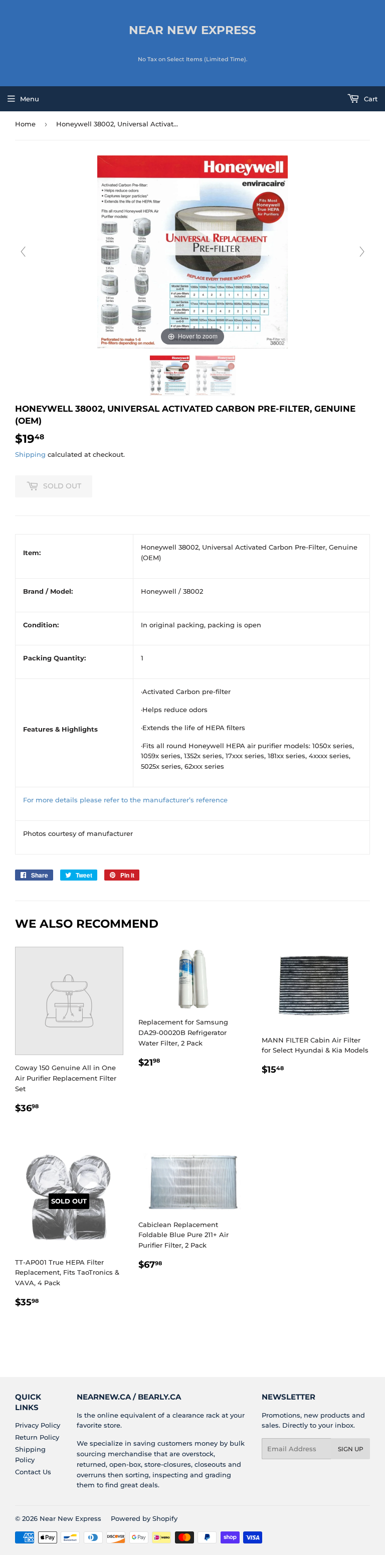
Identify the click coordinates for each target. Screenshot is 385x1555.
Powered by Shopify (144, 1518)
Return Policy (37, 1437)
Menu (29, 99)
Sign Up (350, 1449)
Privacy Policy (37, 1425)
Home (25, 124)
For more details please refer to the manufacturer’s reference (125, 800)
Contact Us (33, 1472)
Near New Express (192, 30)
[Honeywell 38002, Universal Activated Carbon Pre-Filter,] (169, 376)
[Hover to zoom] (192, 251)
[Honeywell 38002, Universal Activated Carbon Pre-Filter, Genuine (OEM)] (216, 376)
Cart (369, 99)
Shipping (30, 454)
